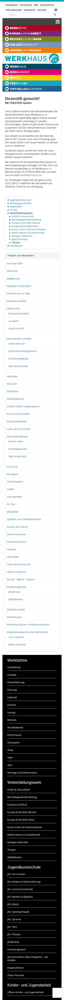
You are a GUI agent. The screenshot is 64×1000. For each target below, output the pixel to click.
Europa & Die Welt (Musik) (25, 222)
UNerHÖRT (13, 556)
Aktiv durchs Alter (18, 366)
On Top (11, 504)
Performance (14, 735)
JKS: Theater (14, 934)
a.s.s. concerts (16, 637)
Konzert (11, 704)
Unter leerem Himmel (19, 564)
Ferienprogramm (16, 949)
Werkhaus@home (16, 586)
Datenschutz (47, 4)
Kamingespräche (18, 448)
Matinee (11, 719)
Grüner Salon (16, 441)
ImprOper (12, 376)
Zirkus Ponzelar (15, 975)
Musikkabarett (15, 727)
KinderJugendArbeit (21, 203)
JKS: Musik (13, 904)
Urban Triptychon (16, 571)
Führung (12, 689)
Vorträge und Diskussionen (22, 772)
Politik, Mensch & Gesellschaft (27, 232)
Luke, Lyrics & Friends (19, 428)
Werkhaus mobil (16, 609)
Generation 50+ (17, 343)
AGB (36, 4)
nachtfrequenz (15, 481)
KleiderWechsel (15, 398)
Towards (11, 549)
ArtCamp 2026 (14, 263)
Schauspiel (13, 742)
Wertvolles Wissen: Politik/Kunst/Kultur (28, 624)
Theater (15, 242)
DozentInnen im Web (18, 293)
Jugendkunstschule (20, 200)
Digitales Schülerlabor (19, 286)
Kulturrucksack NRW (18, 413)
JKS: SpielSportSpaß (18, 911)
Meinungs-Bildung (17, 436)
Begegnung (13, 278)
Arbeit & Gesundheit (22, 216)
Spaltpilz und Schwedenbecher (24, 519)
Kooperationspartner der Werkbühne (27, 632)
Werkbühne (16, 245)
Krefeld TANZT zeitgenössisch (23, 406)
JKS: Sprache (14, 919)
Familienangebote (18, 358)
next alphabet (14, 496)
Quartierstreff (16, 328)
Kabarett (12, 697)
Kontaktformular (29, 175)
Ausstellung (13, 667)
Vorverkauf (26, 4)
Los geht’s (14, 321)
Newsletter (12, 4)
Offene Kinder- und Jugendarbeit (25, 992)
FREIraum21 (13, 308)
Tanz (9, 765)
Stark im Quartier (16, 534)
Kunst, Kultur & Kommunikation (28, 229)
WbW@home (16, 599)
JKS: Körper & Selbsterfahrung (24, 881)
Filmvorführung (15, 682)
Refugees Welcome (21, 235)
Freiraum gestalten (19, 313)
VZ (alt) (13, 209)
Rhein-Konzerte (17, 644)
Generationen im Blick (19, 338)
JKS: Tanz (12, 926)
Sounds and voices (17, 526)
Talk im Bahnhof (17, 456)
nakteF (10, 489)
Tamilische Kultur (16, 541)
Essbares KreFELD (16, 301)
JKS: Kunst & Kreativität (20, 889)
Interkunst (12, 391)
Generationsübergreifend (23, 351)
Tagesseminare (19, 239)
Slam (10, 757)
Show (10, 750)
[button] (8, 200)
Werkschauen (14, 617)
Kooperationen (15, 967)
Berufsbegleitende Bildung (26, 219)
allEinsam (12, 270)
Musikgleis (13, 474)
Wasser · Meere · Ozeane (20, 579)
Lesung (11, 712)
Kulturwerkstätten (17, 421)
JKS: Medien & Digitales (20, 896)
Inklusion (12, 383)
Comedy (11, 674)
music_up (12, 466)
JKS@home (14, 591)
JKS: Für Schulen (16, 874)
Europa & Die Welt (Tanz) (24, 226)
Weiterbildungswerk (21, 213)
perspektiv (12, 511)
